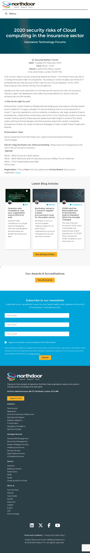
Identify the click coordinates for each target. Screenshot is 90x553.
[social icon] (32, 525)
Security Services (13, 450)
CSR (9, 511)
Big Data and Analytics (15, 417)
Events (10, 508)
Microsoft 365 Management (17, 438)
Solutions (11, 404)
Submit (45, 357)
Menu (12, 13)
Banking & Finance (14, 469)
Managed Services (14, 434)
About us (10, 486)
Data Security (12, 408)
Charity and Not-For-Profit (17, 481)
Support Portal (16, 398)
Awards (10, 499)
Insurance (11, 466)
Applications (11, 411)
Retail (9, 475)
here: (18, 172)
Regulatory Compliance (16, 426)
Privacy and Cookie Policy (54, 535)
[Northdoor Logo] (18, 4)
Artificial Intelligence (14, 420)
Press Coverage (13, 514)
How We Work (13, 490)
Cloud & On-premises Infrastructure (20, 414)
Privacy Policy (35, 354)
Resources (11, 502)
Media (9, 478)
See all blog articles (45, 254)
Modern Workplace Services (18, 444)
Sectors (10, 461)
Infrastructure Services (15, 447)
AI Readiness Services (15, 456)
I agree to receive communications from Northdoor (31, 342)
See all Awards (45, 280)
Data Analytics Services (16, 453)
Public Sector (12, 472)
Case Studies (12, 496)
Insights (10, 505)
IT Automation (12, 423)
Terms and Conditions (33, 535)
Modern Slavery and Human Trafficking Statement (44, 540)
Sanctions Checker (14, 429)
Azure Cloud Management (17, 441)
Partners (10, 493)
